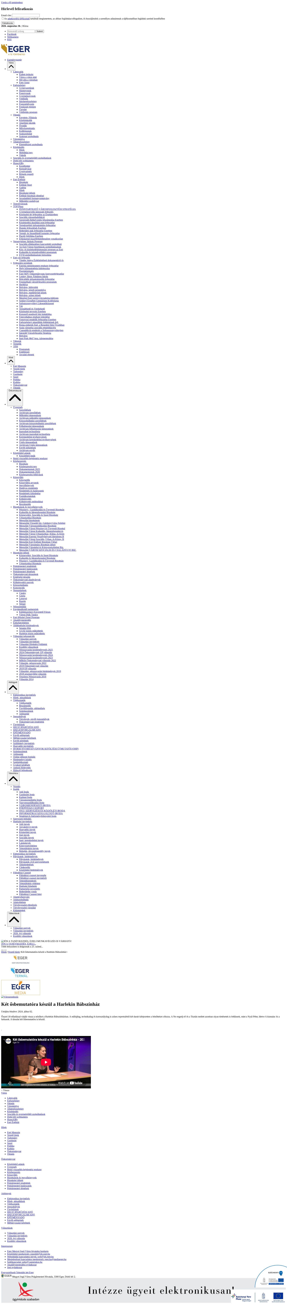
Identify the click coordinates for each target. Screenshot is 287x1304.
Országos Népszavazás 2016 (32, 676)
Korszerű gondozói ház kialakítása (35, 314)
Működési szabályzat (29, 201)
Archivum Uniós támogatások (33, 445)
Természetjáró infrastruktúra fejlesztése (37, 225)
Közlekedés (18, 147)
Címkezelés (24, 867)
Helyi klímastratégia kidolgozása (34, 268)
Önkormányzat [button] (15, 391)
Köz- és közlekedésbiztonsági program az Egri (41, 249)
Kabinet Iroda (25, 797)
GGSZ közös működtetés (31, 631)
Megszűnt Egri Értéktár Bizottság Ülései (38, 542)
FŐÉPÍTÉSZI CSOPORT (31, 808)
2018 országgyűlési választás (32, 674)
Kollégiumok (25, 131)
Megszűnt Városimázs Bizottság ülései (37, 544)
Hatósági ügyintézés (22, 821)
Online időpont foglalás (24, 757)
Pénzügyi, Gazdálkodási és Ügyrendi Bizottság (41, 561)
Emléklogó (24, 352)
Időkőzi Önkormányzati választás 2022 (37, 660)
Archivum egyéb (27, 450)
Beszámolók (25, 504)
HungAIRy (18, 163)
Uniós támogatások (28, 442)
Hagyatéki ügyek (27, 829)
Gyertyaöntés (25, 171)
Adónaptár (24, 713)
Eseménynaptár (14, 60)
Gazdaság (17, 374)
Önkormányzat (20, 385)
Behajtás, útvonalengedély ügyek (34, 851)
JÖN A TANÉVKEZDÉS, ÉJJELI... (18, 944)
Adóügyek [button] (13, 682)
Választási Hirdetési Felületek (33, 644)
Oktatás (16, 115)
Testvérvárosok (20, 203)
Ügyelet (23, 109)
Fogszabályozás (26, 104)
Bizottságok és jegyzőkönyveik (28, 507)
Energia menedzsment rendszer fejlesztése (39, 265)
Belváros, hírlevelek (28, 287)
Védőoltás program (28, 112)
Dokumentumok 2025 (29, 469)
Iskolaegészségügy (28, 101)
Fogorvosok (24, 93)
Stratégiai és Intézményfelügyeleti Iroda (37, 816)
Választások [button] (14, 913)
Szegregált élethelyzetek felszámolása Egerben (41, 220)
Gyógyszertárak (26, 88)
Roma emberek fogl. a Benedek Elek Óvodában (41, 325)
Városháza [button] (13, 773)
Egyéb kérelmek (21, 740)
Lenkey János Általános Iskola (33, 276)
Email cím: (6, 15)
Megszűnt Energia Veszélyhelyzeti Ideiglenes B (41, 536)
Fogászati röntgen (27, 106)
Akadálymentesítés (22, 620)
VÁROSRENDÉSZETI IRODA (35, 805)
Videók (22, 155)
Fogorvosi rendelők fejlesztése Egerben (37, 319)
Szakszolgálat (25, 133)
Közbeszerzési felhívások (31, 474)
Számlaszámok (26, 711)
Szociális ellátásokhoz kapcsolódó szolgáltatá (40, 244)
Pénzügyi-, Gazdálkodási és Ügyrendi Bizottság (41, 509)
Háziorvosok (25, 90)
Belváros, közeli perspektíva (32, 290)
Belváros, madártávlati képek (32, 292)
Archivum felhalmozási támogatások (36, 429)
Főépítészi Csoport (22, 872)
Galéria (22, 187)
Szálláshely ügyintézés (23, 743)
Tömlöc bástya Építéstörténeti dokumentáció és (41, 260)
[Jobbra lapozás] (2, 950)
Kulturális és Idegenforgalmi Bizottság (37, 512)
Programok (24, 349)
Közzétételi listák (27, 455)
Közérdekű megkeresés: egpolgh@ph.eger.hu (28, 1254)
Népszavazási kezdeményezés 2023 (36, 657)
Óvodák (23, 125)
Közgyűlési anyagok (29, 482)
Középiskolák (25, 120)
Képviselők (24, 480)
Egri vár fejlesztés (21, 257)
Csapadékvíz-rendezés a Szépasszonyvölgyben (41, 330)
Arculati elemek (26, 354)
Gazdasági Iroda (27, 794)
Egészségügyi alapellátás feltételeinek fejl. (39, 322)
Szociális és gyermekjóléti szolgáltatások (32, 158)
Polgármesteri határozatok (25, 569)
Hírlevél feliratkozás (22, 770)
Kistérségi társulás (21, 577)
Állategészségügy (21, 142)
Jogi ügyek (24, 835)
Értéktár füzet (25, 185)
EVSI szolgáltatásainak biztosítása (35, 255)
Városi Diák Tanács (28, 614)
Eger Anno (24, 82)
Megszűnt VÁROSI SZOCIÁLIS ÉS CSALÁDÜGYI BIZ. (47, 550)
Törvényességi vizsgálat (24, 907)
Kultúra (16, 382)
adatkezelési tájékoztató (19, 18)
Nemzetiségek (19, 590)
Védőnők (23, 98)
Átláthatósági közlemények (26, 625)
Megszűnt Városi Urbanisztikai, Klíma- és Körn (41, 534)
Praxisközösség (26, 271)
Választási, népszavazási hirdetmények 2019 (40, 671)
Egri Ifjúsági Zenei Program (26, 617)
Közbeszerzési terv (28, 466)
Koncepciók (19, 587)
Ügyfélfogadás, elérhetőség (32, 708)
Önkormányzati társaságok (25, 574)
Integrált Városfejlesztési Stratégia (35, 333)
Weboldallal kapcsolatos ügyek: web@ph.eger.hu (30, 1256)
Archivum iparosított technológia (34, 434)
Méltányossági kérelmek (24, 738)
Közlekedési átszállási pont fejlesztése (37, 222)
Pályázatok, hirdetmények (25, 856)
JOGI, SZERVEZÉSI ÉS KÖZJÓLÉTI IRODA (42, 810)
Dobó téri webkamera (23, 160)
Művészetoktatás (27, 128)
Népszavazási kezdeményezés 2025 (36, 649)
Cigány (22, 593)
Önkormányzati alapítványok (27, 579)
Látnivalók (18, 71)
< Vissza (5, 1090)
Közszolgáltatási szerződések (32, 420)
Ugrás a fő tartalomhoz (12, 2)
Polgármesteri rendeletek (24, 566)
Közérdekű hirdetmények (31, 870)
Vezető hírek (19, 369)
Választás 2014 (26, 679)
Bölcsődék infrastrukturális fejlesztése (37, 279)
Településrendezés (27, 880)
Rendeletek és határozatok (31, 490)
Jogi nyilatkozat (14, 1267)
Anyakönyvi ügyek (28, 827)
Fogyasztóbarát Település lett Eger (17, 1272)
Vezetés (16, 786)
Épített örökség (26, 74)
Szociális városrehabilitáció (32, 217)
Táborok (17, 341)
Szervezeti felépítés (22, 819)
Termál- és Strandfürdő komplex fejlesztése (39, 233)
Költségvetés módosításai (31, 501)
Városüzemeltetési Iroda (30, 800)
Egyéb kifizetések (27, 447)
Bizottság (23, 182)
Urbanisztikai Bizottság (30, 517)
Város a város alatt (28, 77)
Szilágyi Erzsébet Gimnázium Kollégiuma (39, 300)
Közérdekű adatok (21, 453)
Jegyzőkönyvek (26, 485)
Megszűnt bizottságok (29, 520)
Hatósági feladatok (28, 886)
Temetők (17, 344)
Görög (22, 596)
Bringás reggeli (26, 174)
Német (22, 604)
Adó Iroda (24, 792)
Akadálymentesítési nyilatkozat (21, 1264)
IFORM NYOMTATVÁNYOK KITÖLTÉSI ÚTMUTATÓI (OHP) (45, 748)
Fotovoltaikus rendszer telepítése (34, 317)
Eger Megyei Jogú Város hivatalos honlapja (27, 1251)
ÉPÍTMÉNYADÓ (21, 732)
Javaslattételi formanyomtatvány (34, 198)
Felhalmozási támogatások (31, 426)
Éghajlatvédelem (21, 622)
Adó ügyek (24, 824)
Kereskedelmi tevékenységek (33, 437)
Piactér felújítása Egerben (31, 236)
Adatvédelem (19, 902)
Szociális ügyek (26, 837)
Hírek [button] (11, 357)
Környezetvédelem (28, 845)
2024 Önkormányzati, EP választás (35, 652)
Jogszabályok (19, 716)
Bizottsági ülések (27, 193)
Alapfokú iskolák (27, 123)
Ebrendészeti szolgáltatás (31, 144)
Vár (21, 306)
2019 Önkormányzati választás (33, 666)
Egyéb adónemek (21, 735)
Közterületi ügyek (27, 832)
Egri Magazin (19, 366)
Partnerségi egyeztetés (29, 889)
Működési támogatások (30, 415)
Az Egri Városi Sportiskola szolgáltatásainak (40, 247)
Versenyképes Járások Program (27, 241)
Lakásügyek (25, 843)
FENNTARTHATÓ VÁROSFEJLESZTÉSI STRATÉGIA (47, 209)
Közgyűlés (18, 477)
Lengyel (23, 598)
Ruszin (22, 601)
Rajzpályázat (25, 168)
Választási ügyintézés (29, 641)
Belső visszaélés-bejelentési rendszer (30, 458)
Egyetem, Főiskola (28, 117)
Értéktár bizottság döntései (31, 195)
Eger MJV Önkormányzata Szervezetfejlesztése (41, 274)
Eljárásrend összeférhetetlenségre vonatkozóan (41, 238)
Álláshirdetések (26, 864)
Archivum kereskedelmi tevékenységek (37, 439)
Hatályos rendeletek (28, 488)
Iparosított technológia (29, 431)
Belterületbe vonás (28, 891)
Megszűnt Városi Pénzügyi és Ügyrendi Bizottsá (42, 528)
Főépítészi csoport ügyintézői (33, 878)
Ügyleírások (19, 724)
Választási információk (24, 636)
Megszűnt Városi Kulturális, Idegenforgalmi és (41, 531)
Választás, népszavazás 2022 (32, 663)
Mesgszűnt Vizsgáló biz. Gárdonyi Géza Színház (42, 523)
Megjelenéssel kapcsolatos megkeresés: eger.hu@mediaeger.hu (36, 1259)
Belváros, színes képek (30, 295)
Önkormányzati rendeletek (31, 722)
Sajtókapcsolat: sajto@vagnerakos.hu (24, 1262)
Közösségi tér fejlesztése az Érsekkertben (38, 214)
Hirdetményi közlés (22, 759)
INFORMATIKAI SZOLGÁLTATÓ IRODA (41, 813)
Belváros (23, 335)
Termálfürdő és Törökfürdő (32, 309)
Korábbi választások (28, 647)
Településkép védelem (29, 883)
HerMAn (23, 284)
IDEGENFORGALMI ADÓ (27, 730)
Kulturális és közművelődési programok (38, 252)
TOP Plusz (18, 206)
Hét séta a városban (28, 80)
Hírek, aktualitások (22, 697)
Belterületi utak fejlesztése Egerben (35, 230)
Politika (16, 379)
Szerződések (25, 410)
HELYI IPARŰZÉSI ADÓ (26, 727)
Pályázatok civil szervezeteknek (34, 862)
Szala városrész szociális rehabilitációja (37, 327)
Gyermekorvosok (27, 96)
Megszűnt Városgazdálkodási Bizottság (37, 526)
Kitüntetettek (19, 910)
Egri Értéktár (19, 179)
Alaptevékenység (21, 897)
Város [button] (11, 63)
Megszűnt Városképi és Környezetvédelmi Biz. (41, 547)
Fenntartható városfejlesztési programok (38, 282)
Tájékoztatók (19, 700)
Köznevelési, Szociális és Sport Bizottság (38, 515)
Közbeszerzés (19, 461)
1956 (15, 346)
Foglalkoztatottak (27, 496)
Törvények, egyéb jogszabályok (34, 719)
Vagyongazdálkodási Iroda (31, 802)
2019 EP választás (27, 668)
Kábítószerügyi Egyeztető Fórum (34, 612)
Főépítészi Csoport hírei (30, 894)
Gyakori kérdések (21, 765)
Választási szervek (27, 639)
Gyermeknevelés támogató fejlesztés (36, 212)
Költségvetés (25, 499)
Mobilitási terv (26, 152)
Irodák (16, 789)
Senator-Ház (25, 628)
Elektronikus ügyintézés (24, 695)
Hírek (22, 150)
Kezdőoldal (24, 166)
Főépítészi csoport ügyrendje (32, 875)
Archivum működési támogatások (35, 418)
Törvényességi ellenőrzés (25, 905)
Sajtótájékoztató (20, 762)
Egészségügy (19, 85)
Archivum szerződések (30, 412)
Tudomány (18, 371)
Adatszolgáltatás (21, 899)
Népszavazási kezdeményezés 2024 (36, 655)
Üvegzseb (18, 407)
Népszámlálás (19, 606)
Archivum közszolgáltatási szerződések (37, 423)
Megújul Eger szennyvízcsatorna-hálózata (38, 298)
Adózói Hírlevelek (22, 767)
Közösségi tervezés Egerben (32, 311)
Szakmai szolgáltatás (29, 136)
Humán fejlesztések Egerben (32, 228)
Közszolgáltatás (20, 585)
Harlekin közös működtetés (32, 633)
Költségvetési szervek (23, 582)
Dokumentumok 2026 (29, 472)
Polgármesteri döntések (24, 571)
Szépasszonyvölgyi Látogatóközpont (36, 303)
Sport (15, 377)
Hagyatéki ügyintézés (23, 746)
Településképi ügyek (29, 848)
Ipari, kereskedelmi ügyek (31, 840)
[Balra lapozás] (5, 950)
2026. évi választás (22, 933)
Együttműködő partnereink (25, 609)
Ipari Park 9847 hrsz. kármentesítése (36, 338)
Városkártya (19, 139)
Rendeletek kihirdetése (30, 493)
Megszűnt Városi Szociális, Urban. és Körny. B (41, 539)
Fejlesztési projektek (22, 263)
